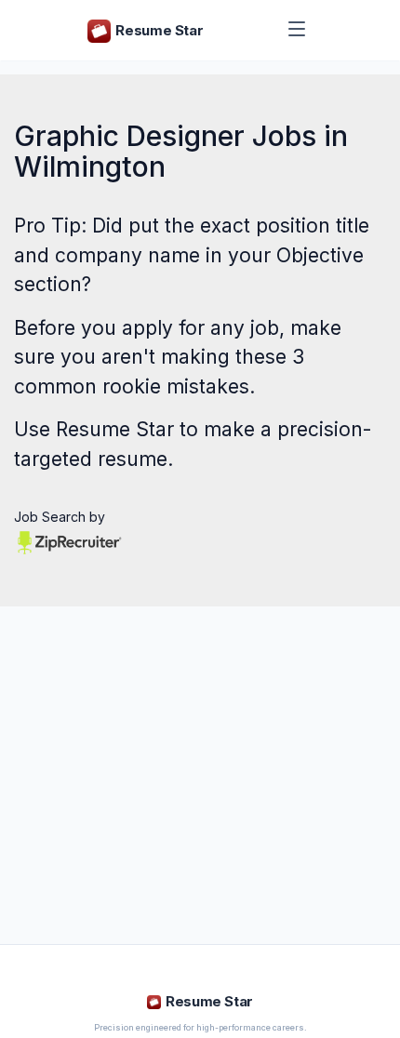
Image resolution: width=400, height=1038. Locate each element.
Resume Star (115, 429)
